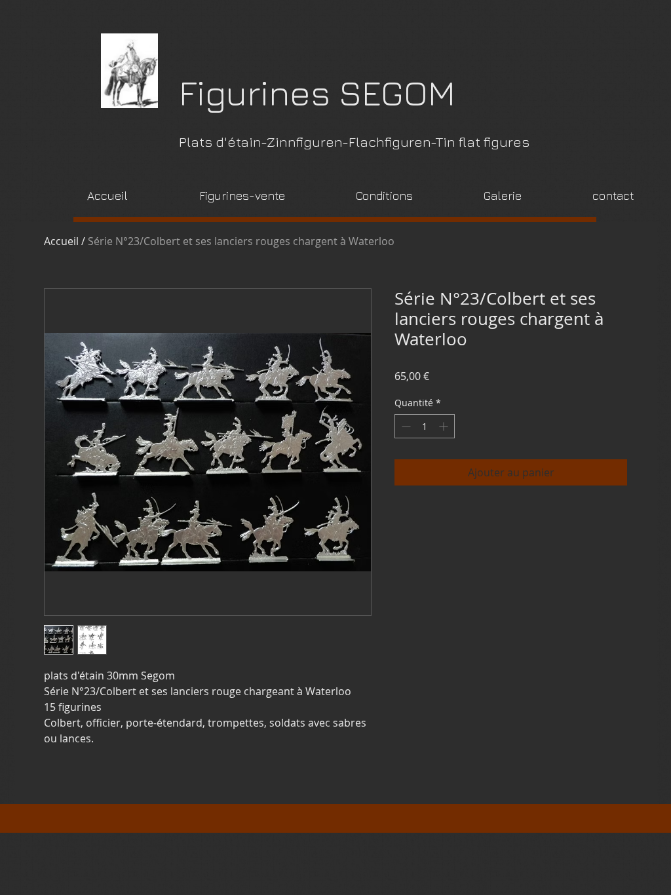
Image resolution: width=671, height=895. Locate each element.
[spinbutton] (424, 426)
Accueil (61, 241)
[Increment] (444, 426)
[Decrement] (404, 426)
